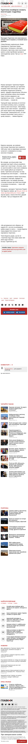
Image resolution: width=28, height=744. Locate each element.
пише (21, 54)
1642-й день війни (5, 6)
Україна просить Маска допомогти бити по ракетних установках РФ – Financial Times (13, 671)
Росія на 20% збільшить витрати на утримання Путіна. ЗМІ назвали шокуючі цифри (16, 465)
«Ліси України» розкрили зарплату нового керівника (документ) (12, 655)
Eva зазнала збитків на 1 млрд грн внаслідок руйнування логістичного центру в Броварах (13, 660)
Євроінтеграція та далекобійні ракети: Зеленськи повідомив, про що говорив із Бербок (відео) (17, 433)
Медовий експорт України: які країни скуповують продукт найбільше (11, 676)
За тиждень (3, 603)
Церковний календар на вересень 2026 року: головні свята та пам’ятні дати (15, 620)
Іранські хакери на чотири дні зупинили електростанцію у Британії (17, 520)
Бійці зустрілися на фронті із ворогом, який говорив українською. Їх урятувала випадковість (15, 632)
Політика (4, 508)
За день (15, 603)
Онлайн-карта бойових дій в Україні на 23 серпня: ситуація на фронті (17, 608)
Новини (4, 645)
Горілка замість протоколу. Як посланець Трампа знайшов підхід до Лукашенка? (17, 513)
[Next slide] (27, 6)
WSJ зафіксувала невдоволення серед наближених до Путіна (16, 544)
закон (2, 300)
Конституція (22, 298)
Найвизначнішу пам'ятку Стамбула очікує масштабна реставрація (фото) (17, 416)
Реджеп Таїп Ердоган (9, 300)
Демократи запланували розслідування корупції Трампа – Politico (17, 536)
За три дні (10, 603)
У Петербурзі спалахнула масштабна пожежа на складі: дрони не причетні (17, 528)
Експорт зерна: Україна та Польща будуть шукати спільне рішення (17, 450)
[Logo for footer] (6, 701)
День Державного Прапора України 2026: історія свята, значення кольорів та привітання (12, 649)
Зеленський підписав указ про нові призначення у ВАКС (11, 665)
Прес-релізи (6, 682)
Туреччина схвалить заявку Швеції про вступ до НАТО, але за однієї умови (13, 249)
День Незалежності (16, 6)
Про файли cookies (5, 741)
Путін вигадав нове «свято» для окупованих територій (18, 423)
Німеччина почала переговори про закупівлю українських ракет (17, 552)
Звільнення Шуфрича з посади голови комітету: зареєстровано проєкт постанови (17, 442)
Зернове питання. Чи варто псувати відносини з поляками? (18, 408)
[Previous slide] (24, 6)
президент (16, 298)
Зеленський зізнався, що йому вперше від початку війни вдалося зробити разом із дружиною (17, 474)
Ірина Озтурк (4, 14)
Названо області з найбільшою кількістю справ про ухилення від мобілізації (16, 626)
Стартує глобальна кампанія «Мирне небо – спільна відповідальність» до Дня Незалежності (17, 686)
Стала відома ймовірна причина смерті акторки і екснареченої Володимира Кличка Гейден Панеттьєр (16, 639)
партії (11, 298)
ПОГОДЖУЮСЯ (22, 741)
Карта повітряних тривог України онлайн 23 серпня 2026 (17, 613)
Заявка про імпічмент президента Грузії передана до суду (18, 457)
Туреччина (6, 298)
